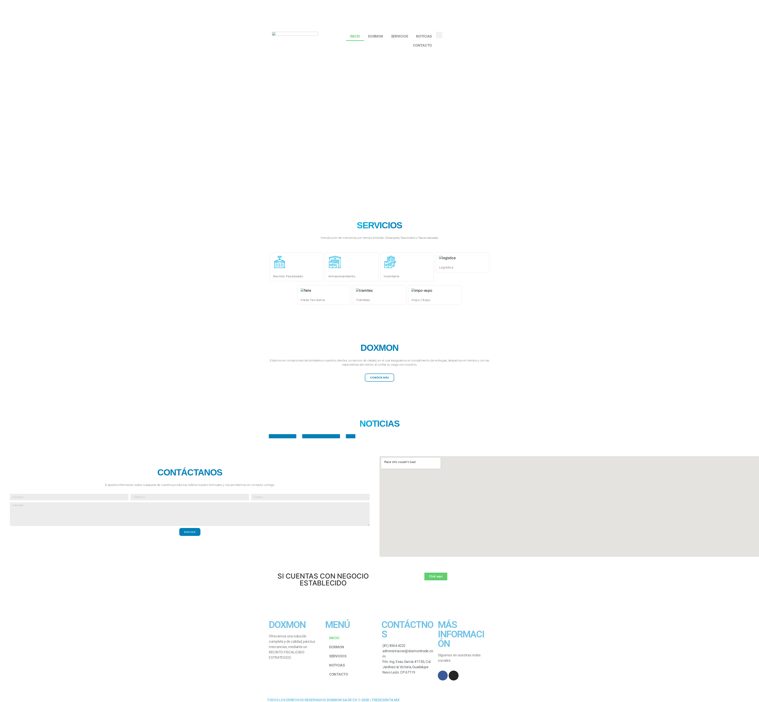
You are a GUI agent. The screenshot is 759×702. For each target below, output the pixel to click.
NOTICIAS (424, 36)
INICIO (355, 36)
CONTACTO (422, 45)
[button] (379, 378)
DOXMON (375, 36)
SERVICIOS (399, 36)
